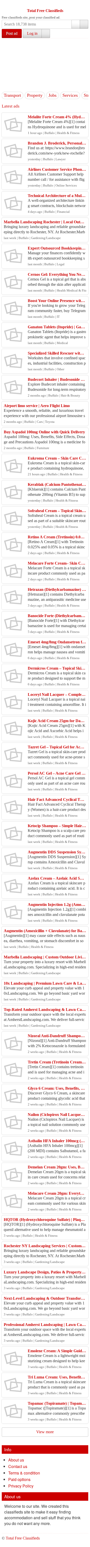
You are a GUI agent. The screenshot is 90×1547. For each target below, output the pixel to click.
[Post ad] (15, 4)
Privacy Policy (21, 1486)
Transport (12, 95)
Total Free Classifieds (45, 11)
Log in (32, 33)
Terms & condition (24, 1473)
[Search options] (76, 24)
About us (16, 1460)
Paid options (19, 1479)
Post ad (12, 33)
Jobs (52, 95)
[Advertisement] (45, 64)
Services (70, 95)
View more (45, 1432)
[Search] (84, 24)
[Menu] (6, 4)
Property (34, 95)
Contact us (17, 1466)
